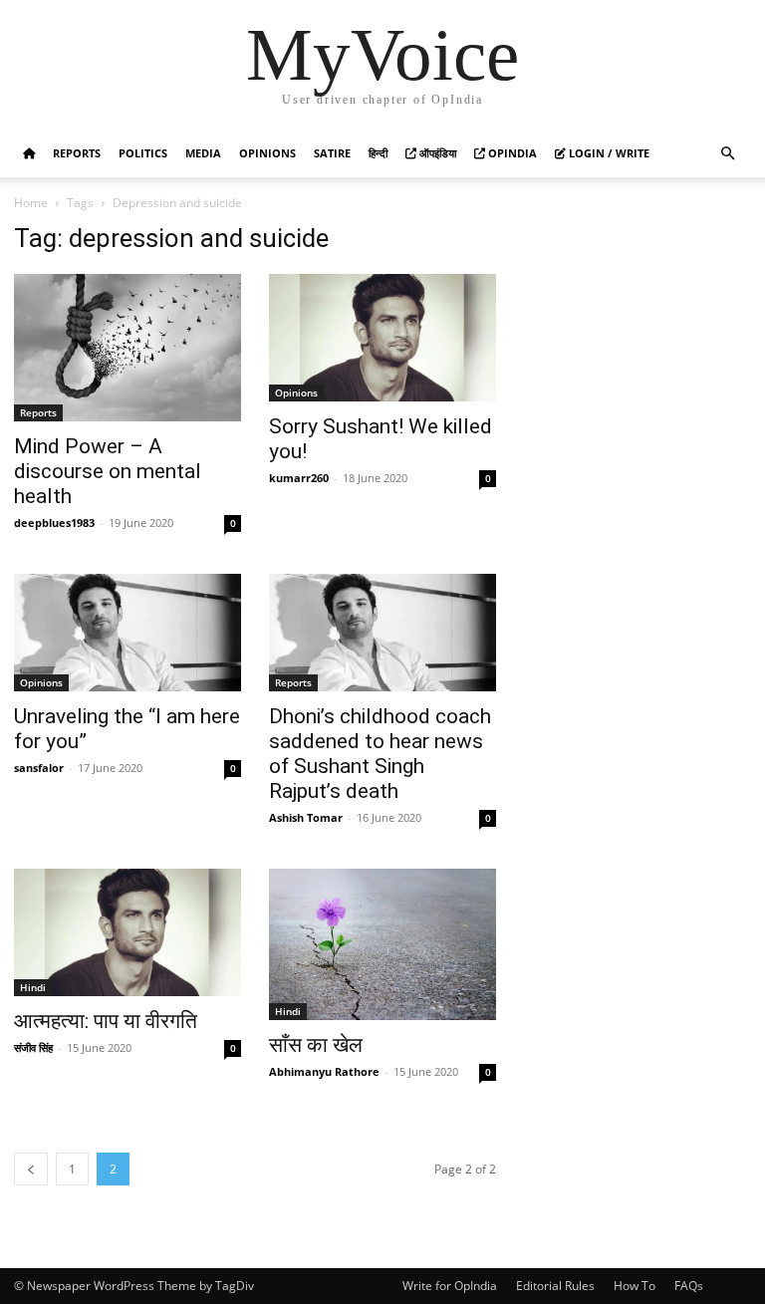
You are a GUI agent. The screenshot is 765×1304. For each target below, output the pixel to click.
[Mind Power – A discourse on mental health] (127, 347)
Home (31, 202)
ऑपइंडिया (436, 152)
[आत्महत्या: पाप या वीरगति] (127, 932)
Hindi (33, 987)
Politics (143, 152)
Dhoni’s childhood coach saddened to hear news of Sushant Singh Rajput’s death (380, 753)
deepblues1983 (54, 522)
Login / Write (607, 152)
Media (203, 152)
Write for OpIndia (449, 1285)
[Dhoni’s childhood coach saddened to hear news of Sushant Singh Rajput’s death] (382, 632)
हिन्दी (378, 152)
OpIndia (511, 152)
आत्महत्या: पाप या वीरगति (105, 1021)
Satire (332, 152)
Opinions (267, 152)
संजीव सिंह (33, 1047)
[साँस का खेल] (382, 945)
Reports (77, 152)
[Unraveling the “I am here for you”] (127, 632)
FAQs (688, 1285)
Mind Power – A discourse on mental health (107, 471)
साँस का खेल (316, 1045)
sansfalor (39, 767)
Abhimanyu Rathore (324, 1071)
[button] (727, 153)
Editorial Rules (555, 1285)
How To (634, 1285)
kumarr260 (299, 477)
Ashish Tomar (306, 817)
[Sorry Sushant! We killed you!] (382, 337)
